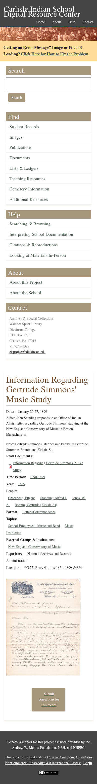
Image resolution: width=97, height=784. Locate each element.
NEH (61, 747)
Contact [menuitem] (88, 22)
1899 (21, 483)
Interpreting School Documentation (41, 234)
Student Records (24, 126)
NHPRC (78, 747)
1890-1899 (37, 476)
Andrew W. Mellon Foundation (34, 747)
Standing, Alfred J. (53, 497)
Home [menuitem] (40, 22)
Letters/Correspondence (38, 511)
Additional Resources (28, 199)
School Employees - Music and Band (34, 525)
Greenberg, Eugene (21, 497)
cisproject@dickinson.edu (27, 351)
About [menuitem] (56, 22)
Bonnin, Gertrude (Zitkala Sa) (36, 504)
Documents (19, 158)
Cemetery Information (29, 189)
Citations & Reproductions (33, 245)
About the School (25, 292)
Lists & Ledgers (24, 168)
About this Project (25, 282)
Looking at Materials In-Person (37, 255)
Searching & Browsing (29, 224)
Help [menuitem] (71, 22)
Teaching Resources (27, 178)
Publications (20, 147)
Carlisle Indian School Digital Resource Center (42, 9)
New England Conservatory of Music (34, 546)
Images (15, 137)
